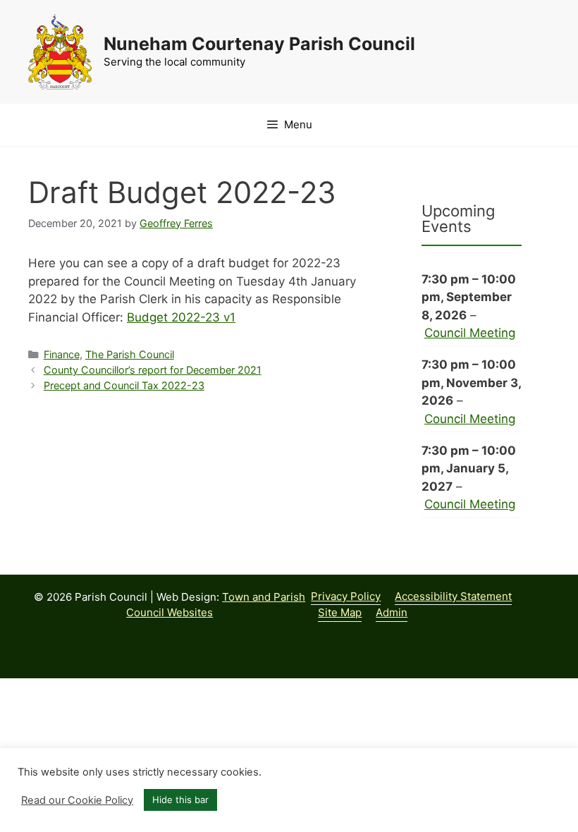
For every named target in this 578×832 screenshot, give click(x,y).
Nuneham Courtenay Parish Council (259, 43)
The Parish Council (129, 354)
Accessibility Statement (453, 596)
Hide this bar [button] (180, 799)
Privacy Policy (346, 596)
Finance (62, 354)
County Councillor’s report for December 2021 (153, 370)
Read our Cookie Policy (77, 800)
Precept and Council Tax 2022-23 (124, 385)
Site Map (340, 612)
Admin (391, 612)
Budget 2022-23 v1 (181, 317)
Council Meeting (469, 333)
